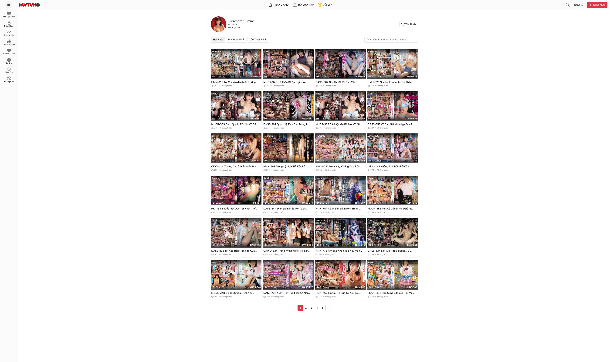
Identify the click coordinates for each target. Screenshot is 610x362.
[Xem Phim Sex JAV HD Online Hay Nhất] (29, 4)
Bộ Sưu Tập (306, 5)
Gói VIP (327, 5)
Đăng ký (578, 5)
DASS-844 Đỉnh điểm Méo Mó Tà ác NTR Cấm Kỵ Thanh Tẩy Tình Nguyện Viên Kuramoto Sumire (285, 209)
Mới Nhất (218, 39)
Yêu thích (410, 24)
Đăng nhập (599, 5)
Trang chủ (281, 5)
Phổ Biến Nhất (236, 39)
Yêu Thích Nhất (258, 39)
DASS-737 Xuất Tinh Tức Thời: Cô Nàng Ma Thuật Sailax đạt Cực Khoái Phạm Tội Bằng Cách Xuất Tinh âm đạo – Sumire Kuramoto (286, 293)
